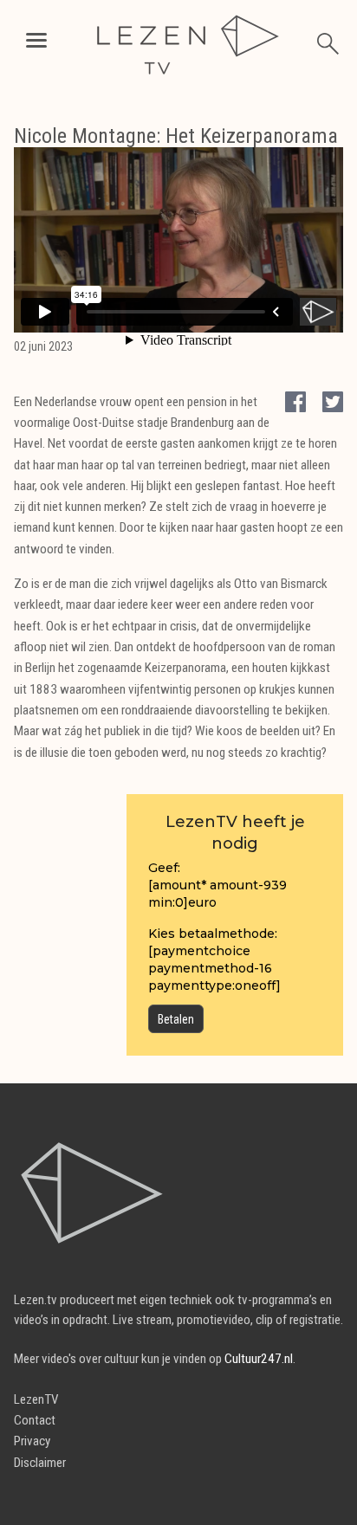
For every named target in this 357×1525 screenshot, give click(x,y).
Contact (34, 1420)
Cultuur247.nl (258, 1359)
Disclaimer (40, 1462)
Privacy (32, 1441)
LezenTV (36, 1399)
